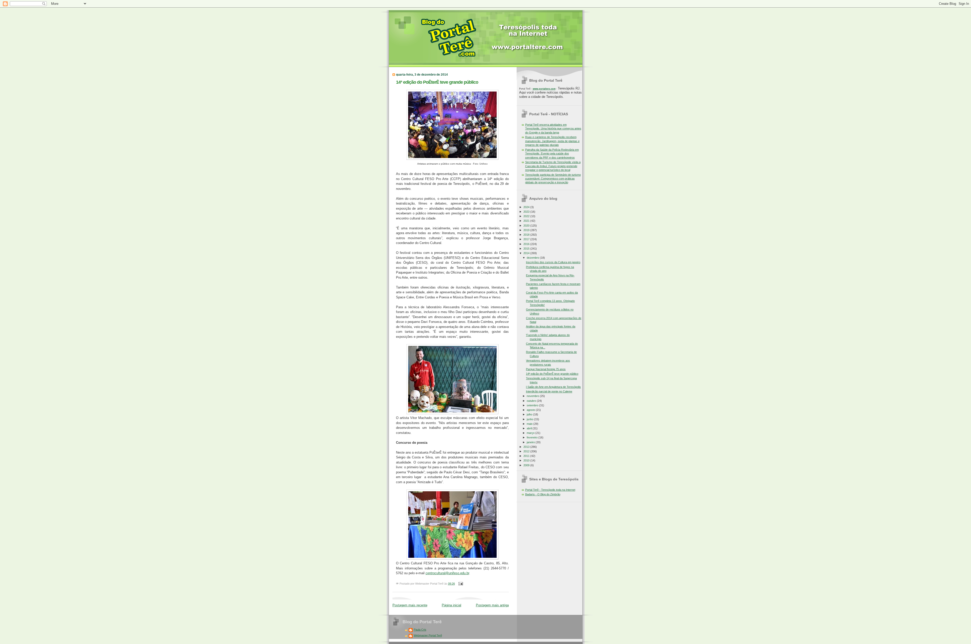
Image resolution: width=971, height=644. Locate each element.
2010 (526, 460)
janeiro (531, 442)
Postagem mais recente (409, 605)
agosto (531, 409)
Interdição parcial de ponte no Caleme (549, 391)
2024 (526, 207)
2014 (526, 253)
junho (530, 419)
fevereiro (532, 437)
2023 (526, 211)
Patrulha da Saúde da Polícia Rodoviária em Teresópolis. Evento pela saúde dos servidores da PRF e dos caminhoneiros (552, 153)
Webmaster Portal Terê (428, 635)
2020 (526, 225)
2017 (526, 239)
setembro (533, 405)
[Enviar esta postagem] (460, 583)
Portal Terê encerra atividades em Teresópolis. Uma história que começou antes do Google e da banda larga (553, 128)
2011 (526, 455)
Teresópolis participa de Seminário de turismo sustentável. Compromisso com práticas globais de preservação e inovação (553, 178)
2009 (526, 465)
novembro (533, 395)
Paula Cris (420, 629)
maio (530, 423)
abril (530, 428)
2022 (526, 216)
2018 (526, 234)
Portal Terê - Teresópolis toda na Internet (550, 489)
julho (530, 414)
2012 (526, 451)
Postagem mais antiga (492, 605)
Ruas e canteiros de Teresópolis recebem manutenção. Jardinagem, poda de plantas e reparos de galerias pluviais (552, 141)
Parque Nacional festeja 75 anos (546, 369)
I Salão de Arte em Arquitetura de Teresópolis (553, 386)
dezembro (533, 257)
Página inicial (451, 605)
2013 (526, 446)
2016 (526, 244)
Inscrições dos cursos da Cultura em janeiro (553, 262)
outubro (532, 400)
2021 (526, 220)
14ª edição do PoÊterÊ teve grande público (437, 82)
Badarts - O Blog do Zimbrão (542, 494)
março (531, 432)
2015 (526, 248)
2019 (526, 230)
